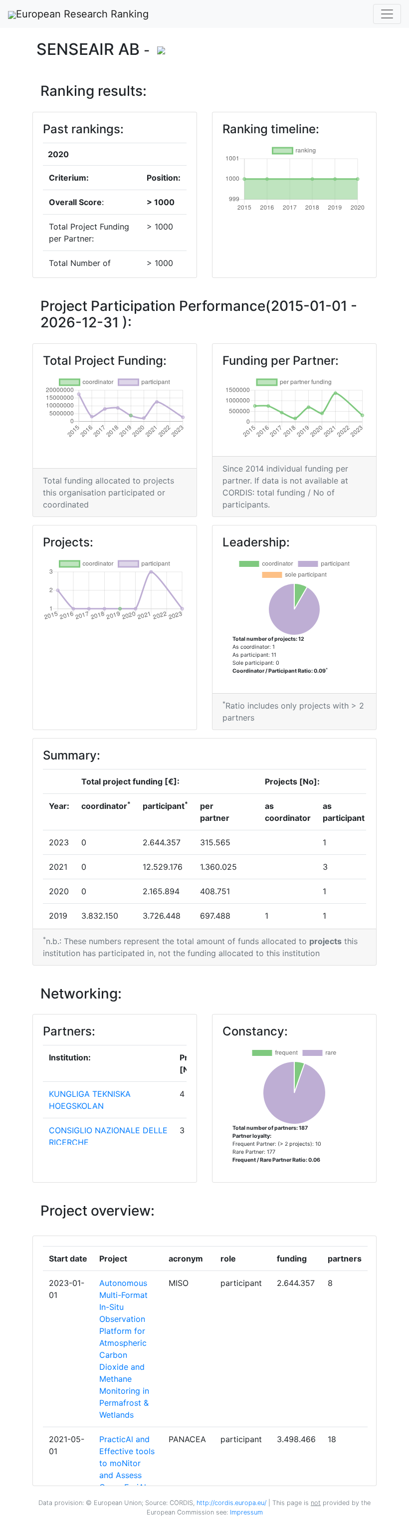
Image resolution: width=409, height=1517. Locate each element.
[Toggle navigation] (387, 14)
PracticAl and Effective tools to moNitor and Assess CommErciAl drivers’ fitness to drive (127, 1475)
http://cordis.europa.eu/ (231, 1503)
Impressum (245, 1512)
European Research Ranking (82, 14)
